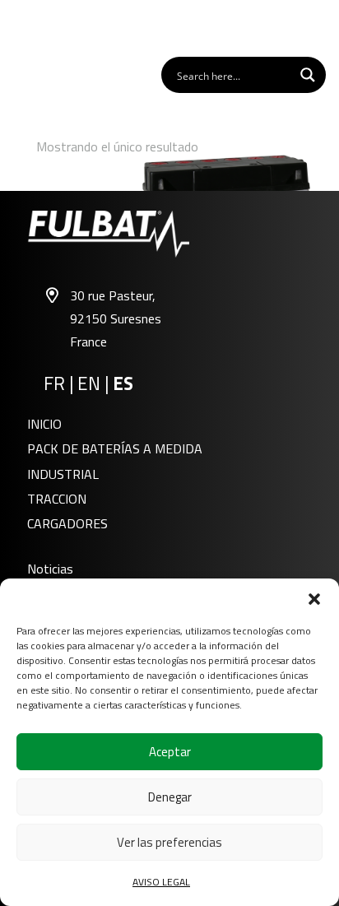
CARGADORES (67, 523)
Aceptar (170, 751)
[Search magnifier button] (307, 74)
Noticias (50, 568)
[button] (314, 599)
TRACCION (56, 499)
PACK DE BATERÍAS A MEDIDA (114, 448)
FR (54, 383)
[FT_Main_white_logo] (58, 27)
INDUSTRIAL (63, 474)
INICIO (44, 424)
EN (88, 383)
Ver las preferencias (169, 842)
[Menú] (318, 27)
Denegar (170, 797)
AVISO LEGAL (161, 882)
